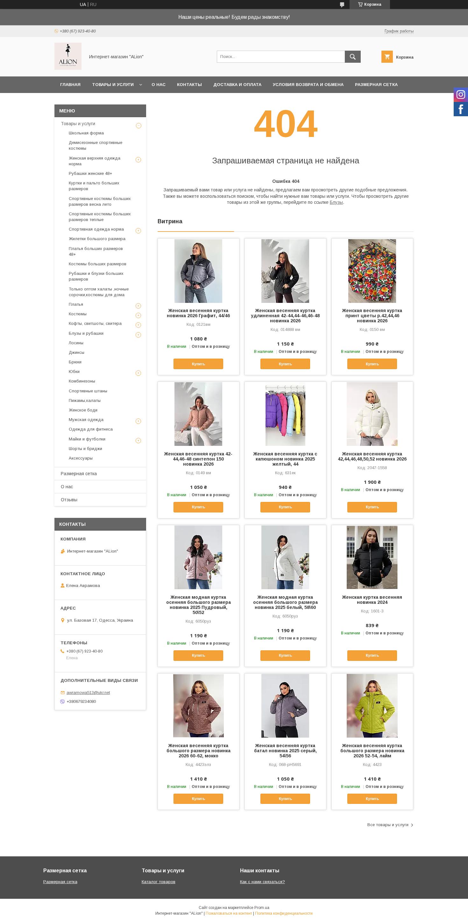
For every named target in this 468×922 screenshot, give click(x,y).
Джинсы (76, 352)
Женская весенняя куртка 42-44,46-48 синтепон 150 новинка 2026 (198, 459)
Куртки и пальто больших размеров (94, 186)
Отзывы (69, 499)
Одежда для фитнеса (91, 429)
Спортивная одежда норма (96, 229)
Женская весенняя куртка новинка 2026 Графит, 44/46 (198, 313)
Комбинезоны (82, 381)
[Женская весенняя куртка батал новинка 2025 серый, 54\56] (285, 705)
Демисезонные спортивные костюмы (95, 145)
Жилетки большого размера (97, 238)
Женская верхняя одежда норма (94, 161)
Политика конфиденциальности (284, 913)
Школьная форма (86, 133)
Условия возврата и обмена (308, 84)
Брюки (75, 362)
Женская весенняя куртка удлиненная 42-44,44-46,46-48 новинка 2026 (285, 315)
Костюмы (78, 313)
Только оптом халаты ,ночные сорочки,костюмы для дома (99, 292)
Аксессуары (81, 458)
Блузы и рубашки (86, 333)
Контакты (189, 84)
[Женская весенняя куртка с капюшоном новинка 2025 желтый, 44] (285, 414)
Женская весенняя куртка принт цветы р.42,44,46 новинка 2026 (372, 315)
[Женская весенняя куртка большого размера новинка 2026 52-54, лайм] (372, 705)
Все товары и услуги (387, 824)
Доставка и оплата (237, 84)
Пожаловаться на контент (229, 913)
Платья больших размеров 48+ (96, 251)
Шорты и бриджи (85, 448)
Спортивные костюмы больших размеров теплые (100, 216)
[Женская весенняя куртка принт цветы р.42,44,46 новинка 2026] (372, 270)
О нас (159, 84)
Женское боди (83, 410)
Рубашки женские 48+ (90, 173)
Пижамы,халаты (85, 400)
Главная (70, 84)
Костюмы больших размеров (97, 263)
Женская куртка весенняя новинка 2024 (372, 600)
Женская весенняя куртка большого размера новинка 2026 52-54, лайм (372, 750)
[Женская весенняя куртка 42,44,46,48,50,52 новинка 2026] (372, 414)
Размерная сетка (376, 84)
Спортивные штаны (88, 391)
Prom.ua (261, 907)
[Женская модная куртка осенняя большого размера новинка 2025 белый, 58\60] (285, 557)
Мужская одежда (86, 419)
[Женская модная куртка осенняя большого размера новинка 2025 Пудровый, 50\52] (198, 557)
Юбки (74, 371)
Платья (76, 304)
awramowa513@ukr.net (88, 692)
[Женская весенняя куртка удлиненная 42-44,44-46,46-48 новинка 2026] (285, 270)
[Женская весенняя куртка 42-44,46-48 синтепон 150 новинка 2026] (198, 414)
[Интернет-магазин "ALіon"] (68, 68)
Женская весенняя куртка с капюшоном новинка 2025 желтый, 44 (285, 459)
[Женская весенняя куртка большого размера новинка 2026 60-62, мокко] (198, 705)
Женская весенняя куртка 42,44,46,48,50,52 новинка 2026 (372, 456)
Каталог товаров (158, 881)
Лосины (76, 342)
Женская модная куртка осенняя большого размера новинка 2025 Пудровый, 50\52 (198, 605)
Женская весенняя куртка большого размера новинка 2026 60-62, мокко (198, 750)
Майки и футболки (87, 439)
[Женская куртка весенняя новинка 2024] (372, 557)
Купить (198, 364)
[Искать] (353, 57)
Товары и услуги (113, 84)
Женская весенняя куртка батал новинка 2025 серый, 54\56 (285, 750)
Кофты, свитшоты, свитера (95, 323)
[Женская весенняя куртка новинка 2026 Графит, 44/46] (198, 270)
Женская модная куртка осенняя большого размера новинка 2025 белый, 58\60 (285, 602)
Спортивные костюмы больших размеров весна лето (100, 201)
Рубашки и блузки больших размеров (96, 276)
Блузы (336, 202)
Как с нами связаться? (262, 881)
